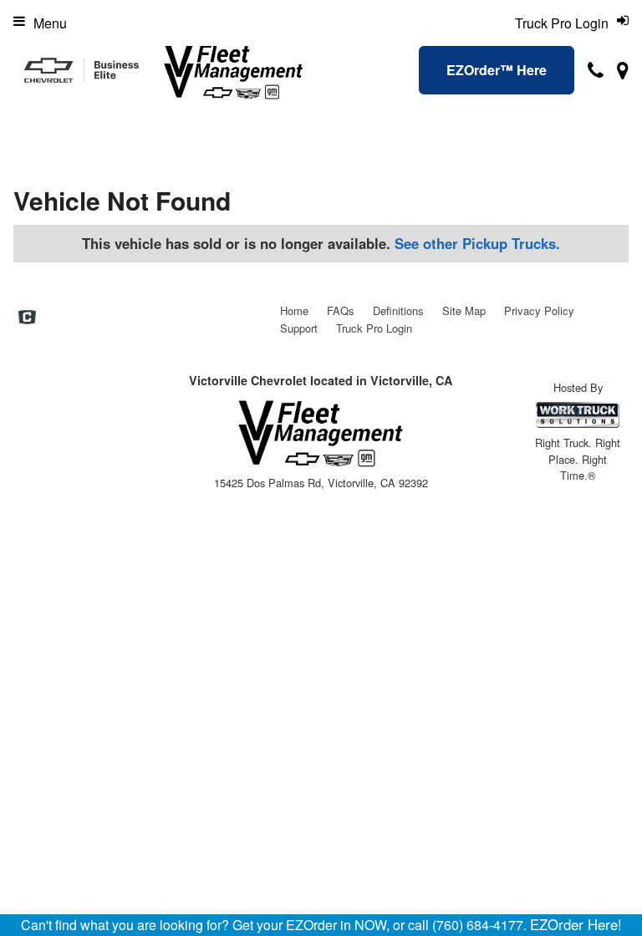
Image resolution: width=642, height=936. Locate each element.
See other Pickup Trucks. (477, 243)
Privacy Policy (539, 310)
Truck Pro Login (374, 328)
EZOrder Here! (576, 924)
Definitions (398, 310)
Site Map (464, 310)
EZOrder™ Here (496, 69)
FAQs (340, 310)
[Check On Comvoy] (27, 318)
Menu (50, 23)
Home (294, 310)
